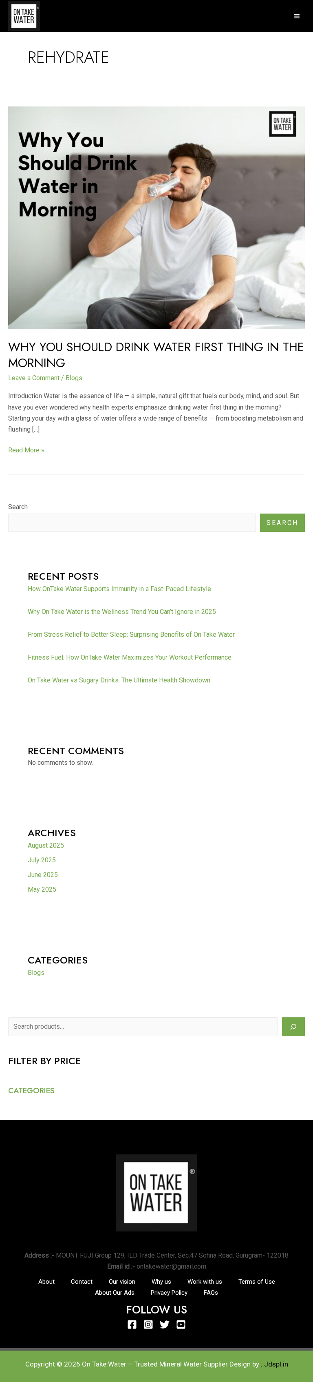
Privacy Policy (169, 1292)
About (46, 1281)
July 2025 (42, 860)
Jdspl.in (276, 1364)
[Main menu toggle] (297, 16)
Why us (161, 1281)
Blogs (74, 378)
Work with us (204, 1281)
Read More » (26, 449)
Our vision (122, 1281)
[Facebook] (132, 1324)
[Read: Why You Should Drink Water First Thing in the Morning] (156, 217)
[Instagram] (148, 1324)
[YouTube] (181, 1324)
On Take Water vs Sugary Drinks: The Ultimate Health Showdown (119, 680)
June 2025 (43, 875)
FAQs (211, 1292)
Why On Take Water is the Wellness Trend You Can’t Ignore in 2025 (122, 612)
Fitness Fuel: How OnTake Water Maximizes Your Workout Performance (129, 657)
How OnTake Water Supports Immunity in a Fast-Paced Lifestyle (119, 589)
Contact (82, 1281)
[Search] (293, 1026)
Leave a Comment (34, 378)
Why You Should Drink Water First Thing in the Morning (156, 355)
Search (18, 507)
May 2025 (42, 889)
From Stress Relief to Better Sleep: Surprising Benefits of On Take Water (131, 634)
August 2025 (46, 845)
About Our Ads (114, 1292)
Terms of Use (256, 1281)
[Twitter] (164, 1324)
